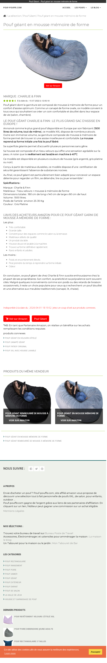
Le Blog (95, 7)
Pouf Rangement (13, 565)
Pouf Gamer (11, 574)
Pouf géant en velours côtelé (21, 338)
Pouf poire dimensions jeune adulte (33, 629)
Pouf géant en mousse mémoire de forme (77, 414)
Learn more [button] (10, 653)
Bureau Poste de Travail (59, 533)
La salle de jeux (13, 595)
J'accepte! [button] (95, 652)
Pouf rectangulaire (15, 561)
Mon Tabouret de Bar (65, 543)
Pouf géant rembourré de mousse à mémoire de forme (26, 414)
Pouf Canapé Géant (15, 342)
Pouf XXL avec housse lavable (20, 350)
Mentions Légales (13, 511)
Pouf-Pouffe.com (12, 7)
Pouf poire (10, 569)
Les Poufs (80, 7)
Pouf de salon (12, 590)
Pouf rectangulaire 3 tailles (30, 641)
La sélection (14, 16)
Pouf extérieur (13, 582)
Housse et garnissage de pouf (21, 599)
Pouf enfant (11, 586)
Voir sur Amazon (53, 85)
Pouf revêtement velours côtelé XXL (34, 616)
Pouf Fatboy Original (16, 346)
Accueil (66, 7)
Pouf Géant (29, 16)
